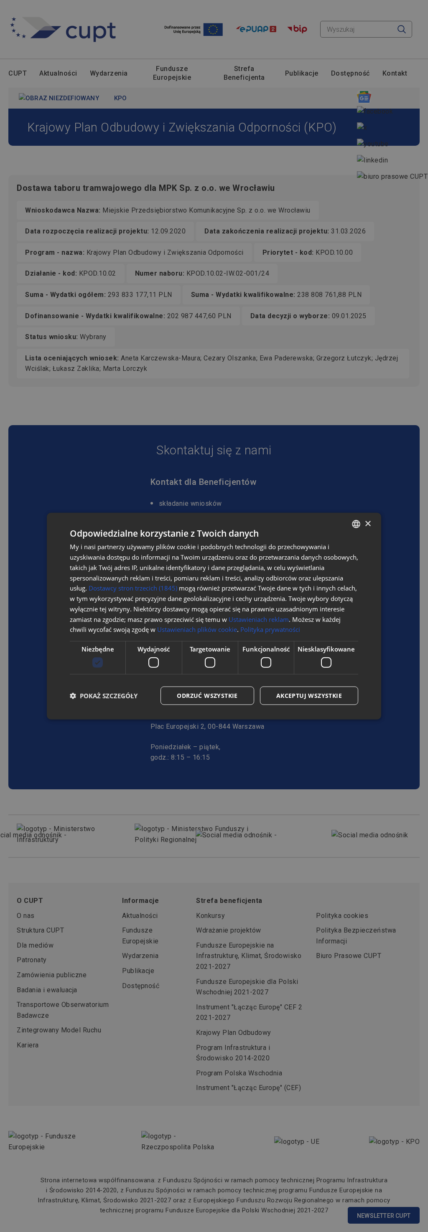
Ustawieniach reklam (259, 619)
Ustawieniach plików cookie (197, 629)
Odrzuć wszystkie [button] (207, 695)
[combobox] (356, 524)
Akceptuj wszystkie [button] (309, 695)
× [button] (367, 523)
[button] (104, 695)
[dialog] (214, 616)
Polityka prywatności (270, 629)
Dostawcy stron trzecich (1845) (133, 588)
